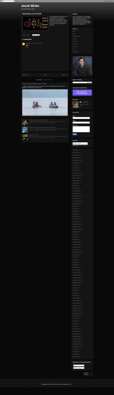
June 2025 (75, 167)
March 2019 (76, 328)
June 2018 (75, 349)
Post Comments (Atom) (48, 79)
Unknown (28, 43)
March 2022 (76, 239)
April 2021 (75, 265)
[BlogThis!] (34, 35)
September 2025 (77, 160)
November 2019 (77, 308)
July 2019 (75, 318)
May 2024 (75, 185)
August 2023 (76, 203)
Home (45, 74)
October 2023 (76, 198)
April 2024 (75, 188)
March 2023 (76, 216)
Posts (76, 365)
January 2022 (76, 244)
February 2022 (76, 242)
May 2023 (75, 211)
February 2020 (76, 300)
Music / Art (75, 44)
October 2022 (76, 226)
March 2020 (76, 298)
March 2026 (76, 152)
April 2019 (75, 326)
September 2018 (77, 344)
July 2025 (75, 165)
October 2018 (76, 341)
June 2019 (75, 321)
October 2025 (76, 157)
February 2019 (76, 331)
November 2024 (77, 175)
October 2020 (76, 280)
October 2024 (76, 178)
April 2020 (75, 295)
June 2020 (75, 290)
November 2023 (77, 196)
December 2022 (77, 224)
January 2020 (76, 303)
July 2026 (75, 150)
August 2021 (76, 254)
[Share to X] (36, 35)
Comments (77, 368)
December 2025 (77, 155)
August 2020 (76, 285)
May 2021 (75, 262)
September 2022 (77, 229)
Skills (74, 49)
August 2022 (76, 231)
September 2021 (77, 252)
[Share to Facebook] (37, 35)
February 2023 (76, 219)
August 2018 (76, 346)
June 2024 (75, 183)
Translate (84, 145)
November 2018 (77, 339)
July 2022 (75, 234)
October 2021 (76, 249)
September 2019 (77, 313)
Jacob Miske (30, 5)
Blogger (70, 384)
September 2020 (77, 282)
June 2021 (75, 259)
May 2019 (75, 323)
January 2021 (76, 272)
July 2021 (75, 257)
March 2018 (76, 356)
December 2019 (77, 305)
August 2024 (76, 180)
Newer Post (25, 74)
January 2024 (76, 193)
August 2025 (76, 162)
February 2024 (76, 191)
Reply (27, 47)
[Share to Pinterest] (39, 35)
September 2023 (77, 201)
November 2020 (77, 277)
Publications (76, 51)
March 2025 (76, 170)
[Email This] (33, 35)
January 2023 (76, 221)
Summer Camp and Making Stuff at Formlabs (34, 83)
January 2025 (76, 173)
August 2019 (76, 316)
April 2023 (75, 213)
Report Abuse (86, 373)
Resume (75, 41)
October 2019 (76, 310)
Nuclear (74, 38)
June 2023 (75, 208)
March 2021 (76, 267)
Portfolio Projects (77, 36)
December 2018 (77, 336)
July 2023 (75, 206)
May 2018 (75, 351)
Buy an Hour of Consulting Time (81, 92)
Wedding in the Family (34, 134)
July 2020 (75, 287)
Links (74, 33)
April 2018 (75, 354)
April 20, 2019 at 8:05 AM (36, 43)
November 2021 (77, 247)
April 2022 (75, 236)
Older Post (65, 74)
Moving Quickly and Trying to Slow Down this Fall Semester (42, 127)
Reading (75, 46)
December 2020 (77, 275)
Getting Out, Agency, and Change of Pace (38, 120)
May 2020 (75, 293)
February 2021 (76, 270)
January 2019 (76, 333)
